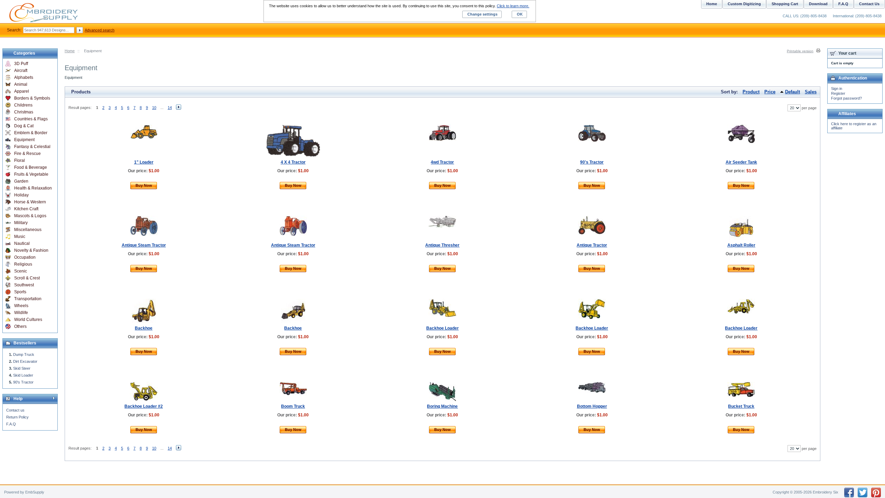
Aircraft (20, 70)
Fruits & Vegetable (31, 174)
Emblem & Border (30, 132)
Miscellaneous (27, 229)
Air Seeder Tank (741, 162)
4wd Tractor (442, 162)
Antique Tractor (592, 245)
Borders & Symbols (32, 98)
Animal (20, 84)
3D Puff (21, 63)
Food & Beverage (30, 167)
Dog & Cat (24, 125)
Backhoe (143, 328)
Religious (23, 264)
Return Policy (17, 417)
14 (170, 107)
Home (70, 51)
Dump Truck (23, 354)
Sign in (836, 88)
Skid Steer (21, 368)
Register (838, 93)
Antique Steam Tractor (144, 245)
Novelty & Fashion (31, 250)
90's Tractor (592, 162)
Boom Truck (293, 406)
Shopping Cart (785, 4)
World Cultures (28, 319)
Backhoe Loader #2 (143, 406)
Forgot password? (846, 98)
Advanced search (99, 30)
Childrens (23, 105)
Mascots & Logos (30, 215)
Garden (21, 181)
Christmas (23, 112)
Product (751, 91)
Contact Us (869, 4)
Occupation (25, 257)
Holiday (21, 195)
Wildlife (21, 312)
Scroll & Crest (27, 278)
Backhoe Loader (442, 328)
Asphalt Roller (741, 245)
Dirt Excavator (25, 361)
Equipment (24, 139)
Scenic (20, 271)
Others (20, 326)
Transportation (27, 298)
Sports (20, 291)
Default (792, 91)
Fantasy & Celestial (32, 146)
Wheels (21, 305)
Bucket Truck (741, 406)
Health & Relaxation (33, 188)
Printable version (800, 51)
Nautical (22, 243)
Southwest (24, 285)
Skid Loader (23, 375)
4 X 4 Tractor (293, 162)
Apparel (21, 91)
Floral (19, 160)
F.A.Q (11, 424)
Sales (811, 91)
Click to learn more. (513, 6)
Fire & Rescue (27, 153)
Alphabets (23, 77)
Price (769, 91)
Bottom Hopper (592, 406)
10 (154, 107)
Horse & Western (30, 202)
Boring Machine (442, 406)
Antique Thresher (442, 245)
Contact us (15, 410)
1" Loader (143, 162)
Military (21, 222)
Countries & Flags (31, 119)
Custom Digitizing (744, 4)
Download (818, 4)
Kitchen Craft (26, 208)
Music (19, 236)
